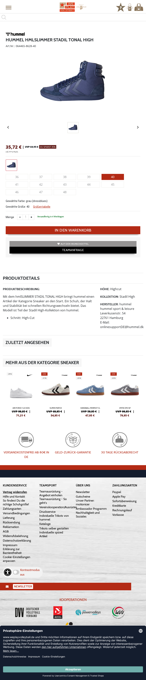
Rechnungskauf (122, 510)
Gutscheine (83, 496)
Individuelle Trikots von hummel (54, 517)
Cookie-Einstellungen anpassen (16, 559)
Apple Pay (118, 496)
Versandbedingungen (16, 513)
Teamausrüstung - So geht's (53, 501)
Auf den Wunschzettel (75, 243)
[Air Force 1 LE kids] (21, 394)
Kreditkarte (119, 505)
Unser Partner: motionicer (85, 502)
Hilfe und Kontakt (14, 496)
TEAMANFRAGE (73, 250)
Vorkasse (118, 515)
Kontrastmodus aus (30, 572)
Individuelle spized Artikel (51, 534)
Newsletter (83, 492)
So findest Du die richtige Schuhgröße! (16, 502)
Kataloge (45, 524)
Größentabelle (41, 206)
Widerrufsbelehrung (15, 536)
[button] (8, 7)
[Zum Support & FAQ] (120, 7)
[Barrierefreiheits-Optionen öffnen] (7, 572)
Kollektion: (109, 296)
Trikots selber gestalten (54, 528)
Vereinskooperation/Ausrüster (58, 507)
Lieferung (9, 518)
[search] (73, 17)
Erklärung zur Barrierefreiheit (12, 551)
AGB (6, 531)
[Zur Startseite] (73, 7)
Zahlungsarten (12, 508)
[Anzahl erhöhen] (31, 217)
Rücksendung (11, 522)
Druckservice (47, 512)
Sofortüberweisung (124, 501)
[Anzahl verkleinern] (20, 217)
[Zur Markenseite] (15, 35)
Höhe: (105, 289)
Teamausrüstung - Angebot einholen (51, 493)
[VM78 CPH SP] (125, 394)
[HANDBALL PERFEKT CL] (90, 394)
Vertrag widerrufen (15, 492)
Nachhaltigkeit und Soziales (88, 514)
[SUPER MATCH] (55, 394)
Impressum (10, 545)
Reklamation (11, 527)
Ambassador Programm (91, 508)
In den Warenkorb (73, 230)
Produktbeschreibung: (21, 289)
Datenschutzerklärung (17, 540)
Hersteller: (109, 304)
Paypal (116, 492)
